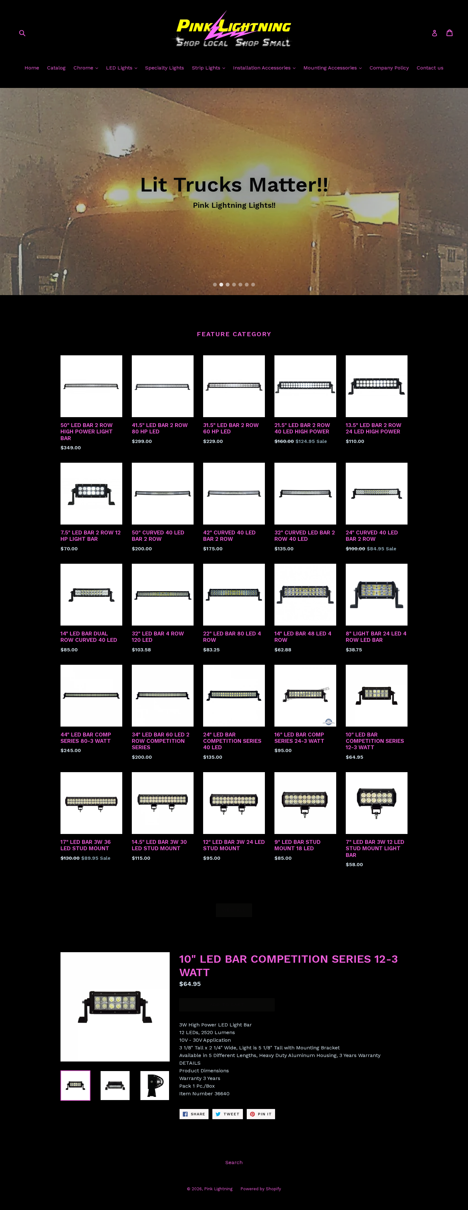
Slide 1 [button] (215, 284)
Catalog (56, 68)
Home (32, 68)
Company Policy (389, 68)
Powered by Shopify (260, 1188)
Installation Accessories (262, 68)
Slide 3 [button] (228, 284)
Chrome (84, 68)
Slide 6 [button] (247, 284)
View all (234, 910)
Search (234, 1162)
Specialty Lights (164, 68)
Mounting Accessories (330, 68)
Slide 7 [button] (253, 284)
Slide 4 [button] (234, 284)
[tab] (215, 284)
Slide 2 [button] (221, 284)
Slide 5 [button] (240, 284)
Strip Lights (207, 68)
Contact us (430, 68)
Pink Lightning (218, 1188)
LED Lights (120, 68)
